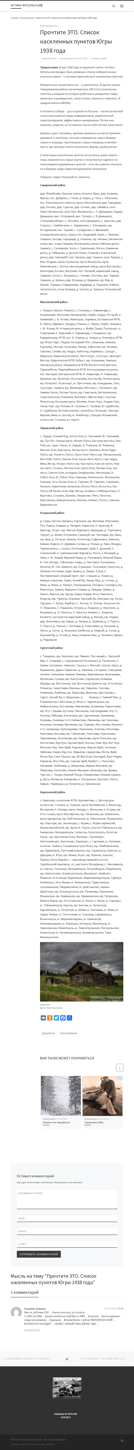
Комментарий (30, 1193)
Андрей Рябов (49, 58)
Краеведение (27, 17)
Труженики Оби (93, 1122)
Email (22, 1231)
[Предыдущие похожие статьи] (112, 1067)
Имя (21, 1218)
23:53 (120, 1308)
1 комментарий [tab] (25, 1292)
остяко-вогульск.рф (30, 1439)
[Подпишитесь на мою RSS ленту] (122, 1441)
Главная (14, 17)
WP (24, 1444)
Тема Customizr (48, 1444)
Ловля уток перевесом (56, 1122)
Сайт (22, 1244)
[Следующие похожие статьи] (119, 1067)
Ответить (32, 1330)
